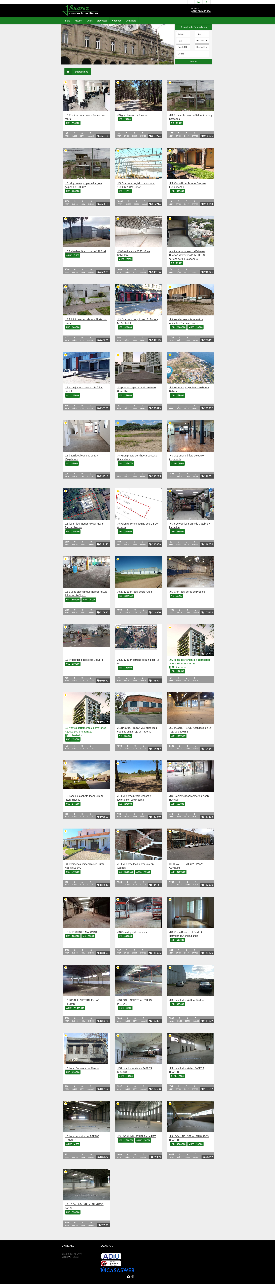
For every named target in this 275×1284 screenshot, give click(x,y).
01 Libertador (178, 667)
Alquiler (78, 20)
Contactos (131, 20)
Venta (90, 20)
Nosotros (116, 20)
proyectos (102, 20)
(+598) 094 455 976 (201, 11)
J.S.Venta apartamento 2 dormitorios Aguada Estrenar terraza (190, 661)
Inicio (67, 20)
